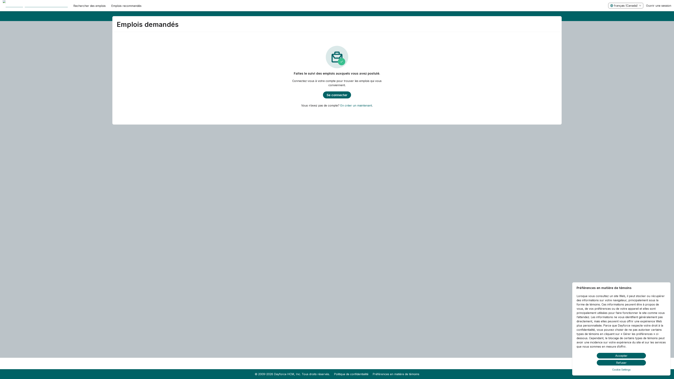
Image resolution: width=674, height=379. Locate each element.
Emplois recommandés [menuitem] (126, 6)
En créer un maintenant (356, 105)
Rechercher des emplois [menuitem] (89, 6)
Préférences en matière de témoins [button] (396, 374)
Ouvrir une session (658, 5)
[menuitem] (35, 5)
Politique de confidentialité (351, 374)
